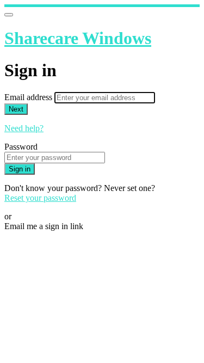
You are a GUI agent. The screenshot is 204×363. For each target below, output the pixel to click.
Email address (29, 97)
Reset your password (40, 197)
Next (16, 109)
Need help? (24, 128)
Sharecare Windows (77, 38)
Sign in (19, 169)
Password (21, 146)
